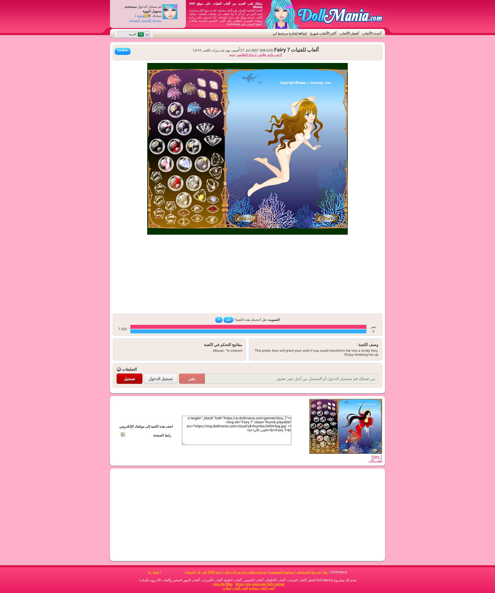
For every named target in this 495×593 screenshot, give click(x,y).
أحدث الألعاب (371, 33)
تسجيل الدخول (151, 20)
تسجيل (134, 20)
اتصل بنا (153, 572)
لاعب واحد (274, 55)
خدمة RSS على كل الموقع (204, 572)
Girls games (275, 584)
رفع (326, 572)
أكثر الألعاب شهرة (323, 33)
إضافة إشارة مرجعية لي (289, 33)
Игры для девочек (250, 584)
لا (219, 319)
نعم (228, 319)
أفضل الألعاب (348, 33)
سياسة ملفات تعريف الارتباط (245, 572)
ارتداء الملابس (246, 55)
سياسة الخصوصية (281, 572)
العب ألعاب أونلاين (235, 588)
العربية (132, 34)
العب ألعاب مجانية (262, 588)
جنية (232, 55)
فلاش (262, 55)
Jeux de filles (223, 584)
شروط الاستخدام (308, 572)
